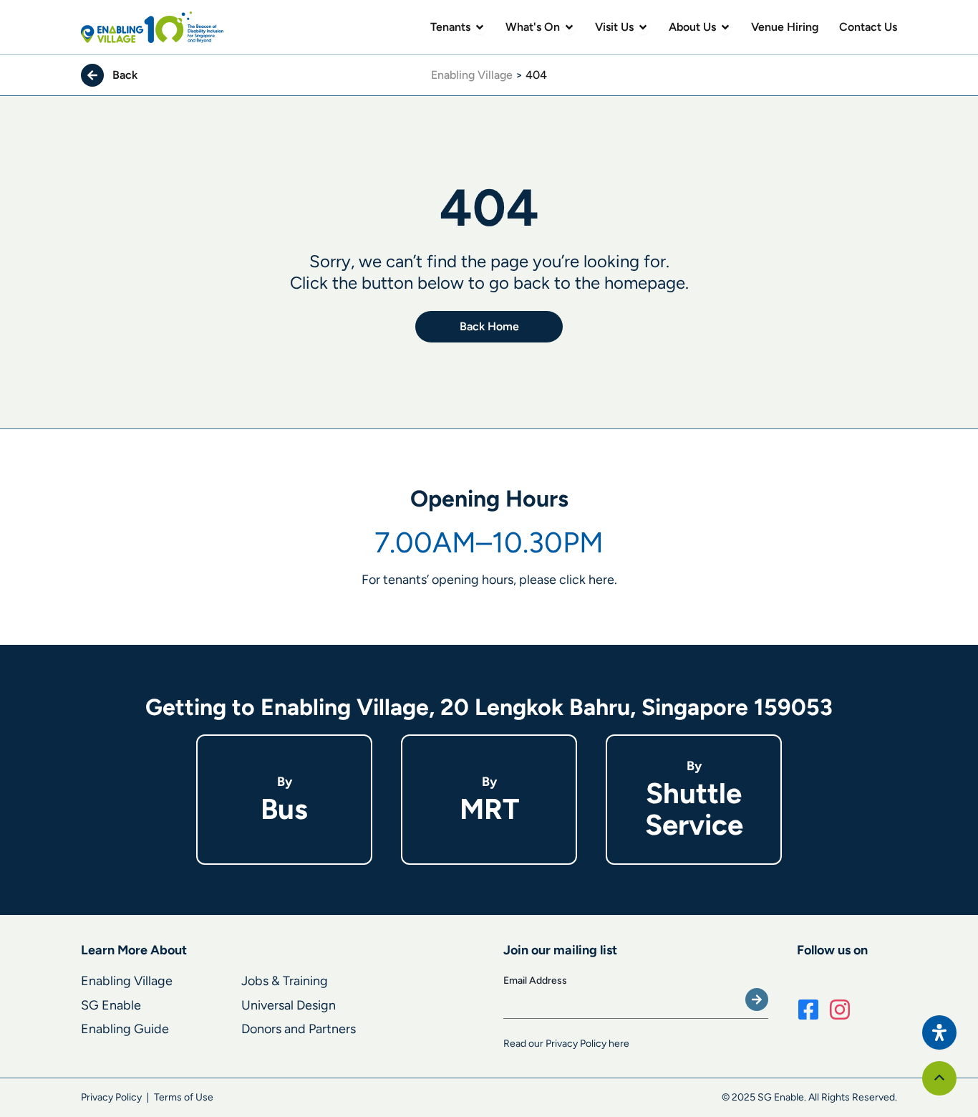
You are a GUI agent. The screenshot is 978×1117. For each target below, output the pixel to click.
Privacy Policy (111, 1097)
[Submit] (756, 999)
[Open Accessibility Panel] (939, 1032)
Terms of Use (183, 1097)
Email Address (535, 980)
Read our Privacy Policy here (566, 1043)
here (601, 580)
